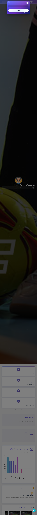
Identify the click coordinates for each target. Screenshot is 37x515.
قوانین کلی (25, 12)
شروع (19, 10)
